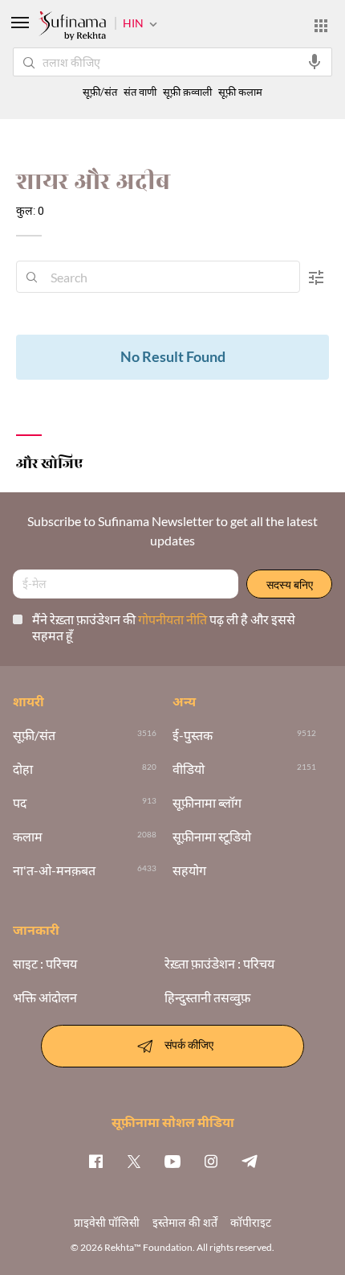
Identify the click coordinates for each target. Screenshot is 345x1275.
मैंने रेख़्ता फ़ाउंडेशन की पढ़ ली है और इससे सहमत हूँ (163, 627)
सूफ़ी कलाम (240, 92)
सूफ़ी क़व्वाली (187, 92)
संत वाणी (140, 92)
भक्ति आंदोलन (45, 997)
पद (19, 802)
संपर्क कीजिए (188, 1044)
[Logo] (72, 27)
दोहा (23, 769)
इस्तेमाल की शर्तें (184, 1222)
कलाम (28, 836)
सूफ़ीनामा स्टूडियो (211, 836)
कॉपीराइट (250, 1222)
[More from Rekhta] (321, 25)
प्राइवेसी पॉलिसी (107, 1222)
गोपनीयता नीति (173, 619)
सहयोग (189, 870)
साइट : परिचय (45, 963)
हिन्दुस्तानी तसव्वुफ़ (207, 997)
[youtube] (172, 1161)
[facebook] (95, 1161)
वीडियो (188, 769)
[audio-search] (314, 62)
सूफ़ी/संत (100, 92)
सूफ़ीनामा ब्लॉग (207, 802)
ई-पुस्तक (192, 735)
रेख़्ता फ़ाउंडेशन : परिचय (219, 963)
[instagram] (211, 1161)
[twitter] (134, 1161)
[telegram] (249, 1161)
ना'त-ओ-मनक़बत (54, 870)
